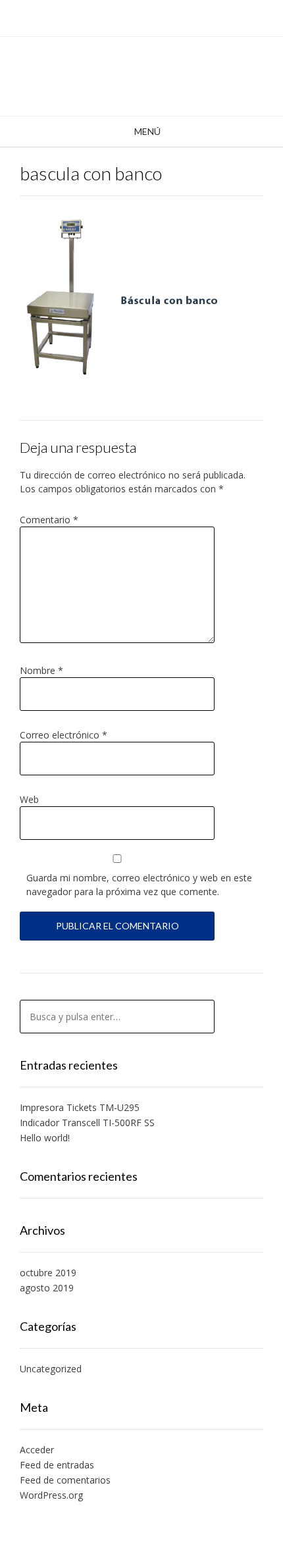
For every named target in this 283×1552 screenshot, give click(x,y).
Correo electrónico (63, 735)
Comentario (49, 519)
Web (29, 799)
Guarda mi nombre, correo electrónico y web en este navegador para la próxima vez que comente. (139, 884)
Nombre (41, 670)
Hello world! (45, 1137)
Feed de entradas (57, 1465)
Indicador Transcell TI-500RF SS (87, 1122)
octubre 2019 (48, 1272)
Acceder (37, 1449)
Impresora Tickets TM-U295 (80, 1107)
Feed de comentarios (65, 1480)
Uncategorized (51, 1368)
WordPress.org (51, 1495)
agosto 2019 (47, 1287)
